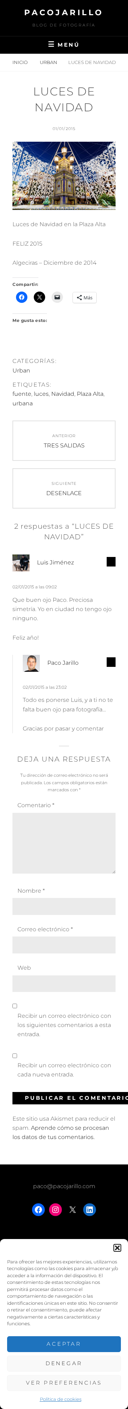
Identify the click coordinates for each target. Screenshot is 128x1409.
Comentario (35, 805)
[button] (117, 1247)
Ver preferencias (64, 1382)
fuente (21, 394)
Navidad (62, 394)
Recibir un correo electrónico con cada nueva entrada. (64, 1070)
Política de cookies (60, 1399)
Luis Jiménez (55, 562)
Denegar (64, 1363)
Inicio (20, 62)
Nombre (31, 890)
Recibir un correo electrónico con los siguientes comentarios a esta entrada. (64, 1025)
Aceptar (64, 1343)
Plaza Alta (90, 394)
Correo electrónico (45, 929)
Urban (48, 62)
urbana (22, 403)
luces (41, 394)
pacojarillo (64, 12)
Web (24, 967)
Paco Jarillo (63, 662)
